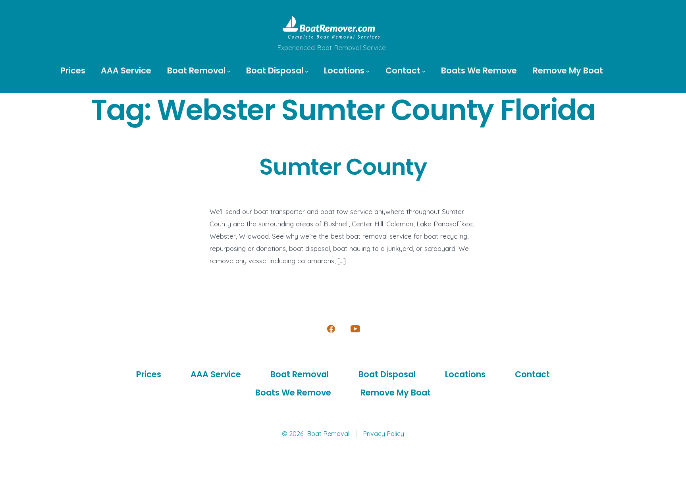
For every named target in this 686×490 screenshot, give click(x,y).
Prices (72, 70)
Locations (344, 70)
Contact (402, 70)
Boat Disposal (274, 70)
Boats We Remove (479, 70)
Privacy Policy (383, 434)
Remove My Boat (568, 70)
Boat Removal (196, 70)
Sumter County (343, 167)
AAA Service (126, 70)
